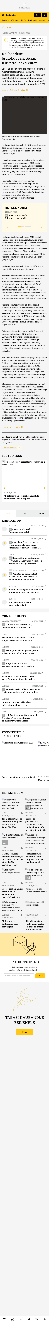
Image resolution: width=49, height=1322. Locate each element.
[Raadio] (21, 1319)
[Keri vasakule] (4, 488)
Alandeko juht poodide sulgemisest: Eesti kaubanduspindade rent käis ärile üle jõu (35, 824)
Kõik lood (15, 20)
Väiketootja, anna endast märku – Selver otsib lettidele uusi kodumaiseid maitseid (23, 577)
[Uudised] (12, 1319)
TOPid (23, 20)
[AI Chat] (37, 1319)
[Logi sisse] (45, 1319)
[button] (19, 975)
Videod (42, 20)
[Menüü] (4, 1319)
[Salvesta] (45, 525)
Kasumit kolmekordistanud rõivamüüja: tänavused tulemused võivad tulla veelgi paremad (25, 561)
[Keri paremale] (44, 488)
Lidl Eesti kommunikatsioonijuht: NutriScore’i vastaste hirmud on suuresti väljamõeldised (20, 718)
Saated (12, 539)
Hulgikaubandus (9, 448)
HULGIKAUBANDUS (9, 33)
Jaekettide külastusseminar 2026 (18, 777)
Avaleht (5, 20)
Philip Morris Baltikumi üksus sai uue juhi (10, 924)
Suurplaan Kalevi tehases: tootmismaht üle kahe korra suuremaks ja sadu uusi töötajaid (25, 545)
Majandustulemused (11, 621)
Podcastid (32, 20)
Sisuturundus (19, 570)
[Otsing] (29, 1319)
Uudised (12, 526)
